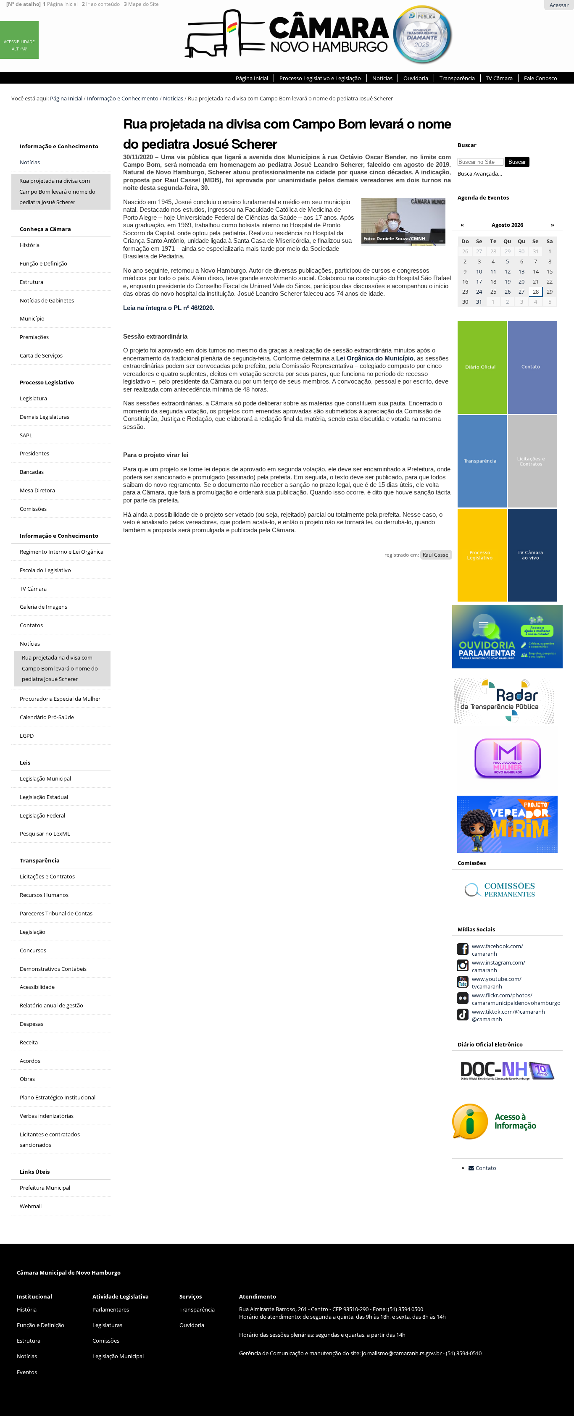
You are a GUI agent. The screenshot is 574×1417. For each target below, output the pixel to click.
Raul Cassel (436, 554)
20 (521, 281)
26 (508, 291)
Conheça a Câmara (45, 229)
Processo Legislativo (47, 382)
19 (508, 281)
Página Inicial (60, 4)
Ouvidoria (415, 78)
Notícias (382, 78)
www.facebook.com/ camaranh (496, 949)
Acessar (559, 5)
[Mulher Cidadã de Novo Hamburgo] (507, 788)
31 (479, 301)
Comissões (105, 1340)
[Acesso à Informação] (494, 1135)
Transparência (457, 78)
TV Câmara (499, 78)
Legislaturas (107, 1325)
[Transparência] (481, 462)
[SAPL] (481, 556)
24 (479, 291)
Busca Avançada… (480, 173)
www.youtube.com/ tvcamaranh (495, 982)
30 (521, 251)
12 (508, 271)
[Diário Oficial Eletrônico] (481, 368)
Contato (486, 1168)
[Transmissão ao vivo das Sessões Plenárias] (532, 556)
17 (479, 281)
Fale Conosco (540, 78)
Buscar (467, 145)
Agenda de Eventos (483, 197)
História (27, 1309)
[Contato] (532, 368)
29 (508, 251)
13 (521, 271)
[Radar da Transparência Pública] (504, 719)
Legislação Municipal (118, 1356)
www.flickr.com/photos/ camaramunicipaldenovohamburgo (515, 999)
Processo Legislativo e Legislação (320, 78)
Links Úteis (35, 1171)
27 (479, 251)
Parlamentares (110, 1309)
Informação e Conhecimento (122, 98)
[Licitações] (532, 462)
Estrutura (28, 1340)
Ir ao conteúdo (101, 4)
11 (493, 271)
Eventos (27, 1372)
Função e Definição (40, 1325)
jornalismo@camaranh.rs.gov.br (402, 1353)
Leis (25, 762)
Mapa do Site (141, 4)
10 (479, 271)
